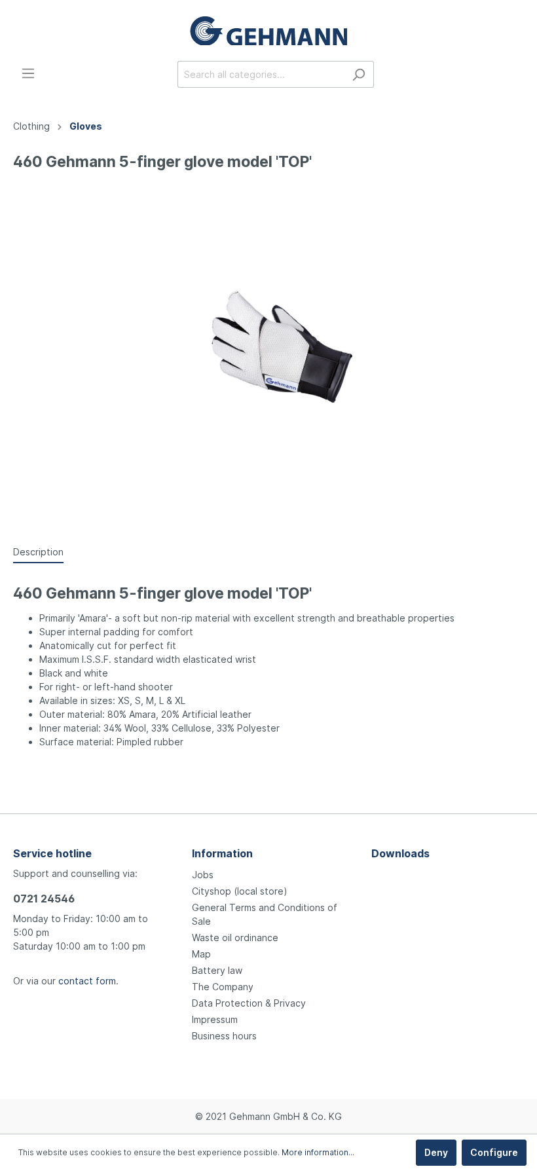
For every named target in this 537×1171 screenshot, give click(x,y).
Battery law (217, 970)
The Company (222, 986)
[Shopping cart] (516, 75)
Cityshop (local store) (239, 891)
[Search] (358, 74)
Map (201, 953)
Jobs (202, 874)
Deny (436, 1152)
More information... (318, 1152)
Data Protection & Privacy (249, 1003)
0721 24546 (44, 898)
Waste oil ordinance (235, 937)
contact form (87, 980)
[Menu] (28, 73)
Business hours (224, 1035)
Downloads (400, 853)
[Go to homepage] (268, 30)
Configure (494, 1152)
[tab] (38, 551)
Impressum (215, 1019)
